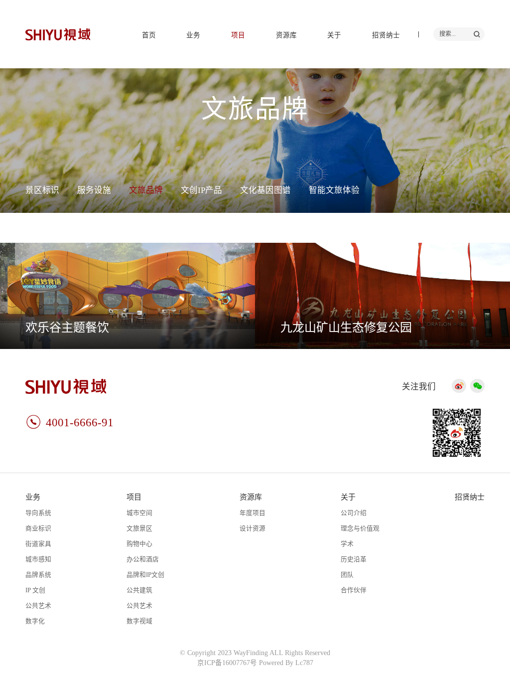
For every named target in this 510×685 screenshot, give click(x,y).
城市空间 (139, 513)
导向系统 (38, 513)
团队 (347, 574)
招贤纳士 (386, 35)
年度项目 (252, 513)
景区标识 (42, 190)
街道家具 (38, 543)
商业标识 (38, 528)
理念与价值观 (360, 528)
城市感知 (38, 559)
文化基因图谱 (265, 190)
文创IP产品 (201, 190)
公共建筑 (139, 590)
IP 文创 (35, 590)
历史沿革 (354, 559)
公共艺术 (38, 605)
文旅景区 (139, 528)
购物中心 (139, 543)
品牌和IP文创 (145, 574)
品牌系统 (38, 574)
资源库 (286, 35)
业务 (193, 35)
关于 (334, 35)
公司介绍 (354, 513)
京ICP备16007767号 (227, 663)
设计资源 (252, 528)
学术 (347, 543)
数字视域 (139, 621)
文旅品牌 (146, 190)
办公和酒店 (143, 559)
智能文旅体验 (334, 190)
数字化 (35, 621)
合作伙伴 (354, 590)
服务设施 (94, 190)
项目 (238, 35)
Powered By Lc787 (286, 663)
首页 (149, 35)
